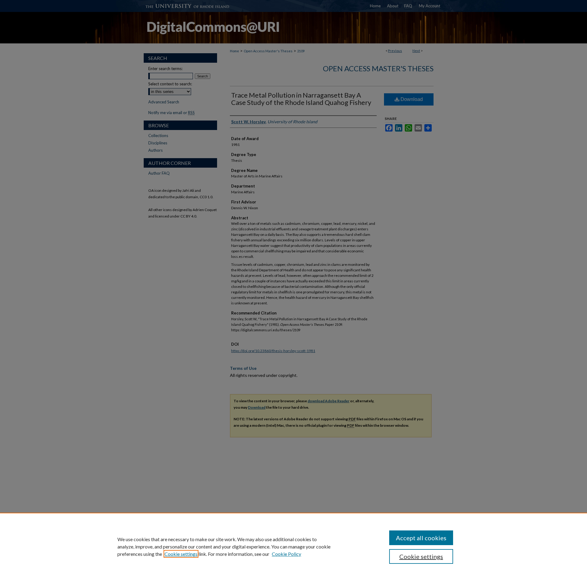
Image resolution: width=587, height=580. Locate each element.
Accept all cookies (421, 537)
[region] (293, 546)
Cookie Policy (286, 554)
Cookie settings (181, 554)
